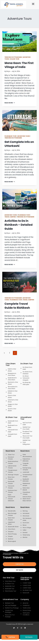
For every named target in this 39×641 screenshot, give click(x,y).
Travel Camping (10, 217)
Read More (10, 103)
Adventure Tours (23, 136)
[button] (33, 3)
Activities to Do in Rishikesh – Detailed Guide (19, 225)
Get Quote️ (28, 637)
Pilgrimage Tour (10, 136)
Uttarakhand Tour (10, 599)
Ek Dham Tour (11, 417)
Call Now (12, 637)
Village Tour (14, 59)
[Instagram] (21, 628)
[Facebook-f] (17, 628)
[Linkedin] (25, 628)
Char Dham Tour (10, 364)
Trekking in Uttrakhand (13, 57)
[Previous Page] (4, 353)
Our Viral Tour (8, 577)
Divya (8, 71)
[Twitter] (14, 628)
